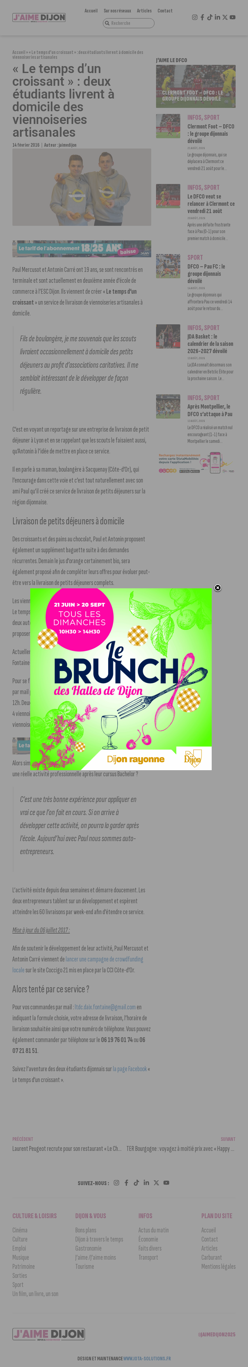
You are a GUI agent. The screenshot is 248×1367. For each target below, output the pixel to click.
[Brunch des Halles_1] (121, 768)
